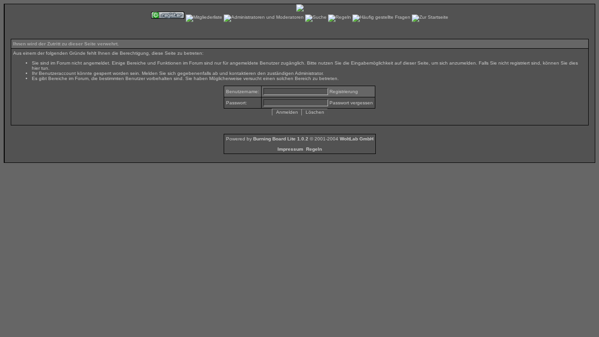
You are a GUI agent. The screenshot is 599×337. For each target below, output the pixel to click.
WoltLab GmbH (356, 138)
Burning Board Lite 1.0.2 (280, 138)
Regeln (314, 149)
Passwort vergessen (351, 102)
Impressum (290, 149)
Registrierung (343, 91)
